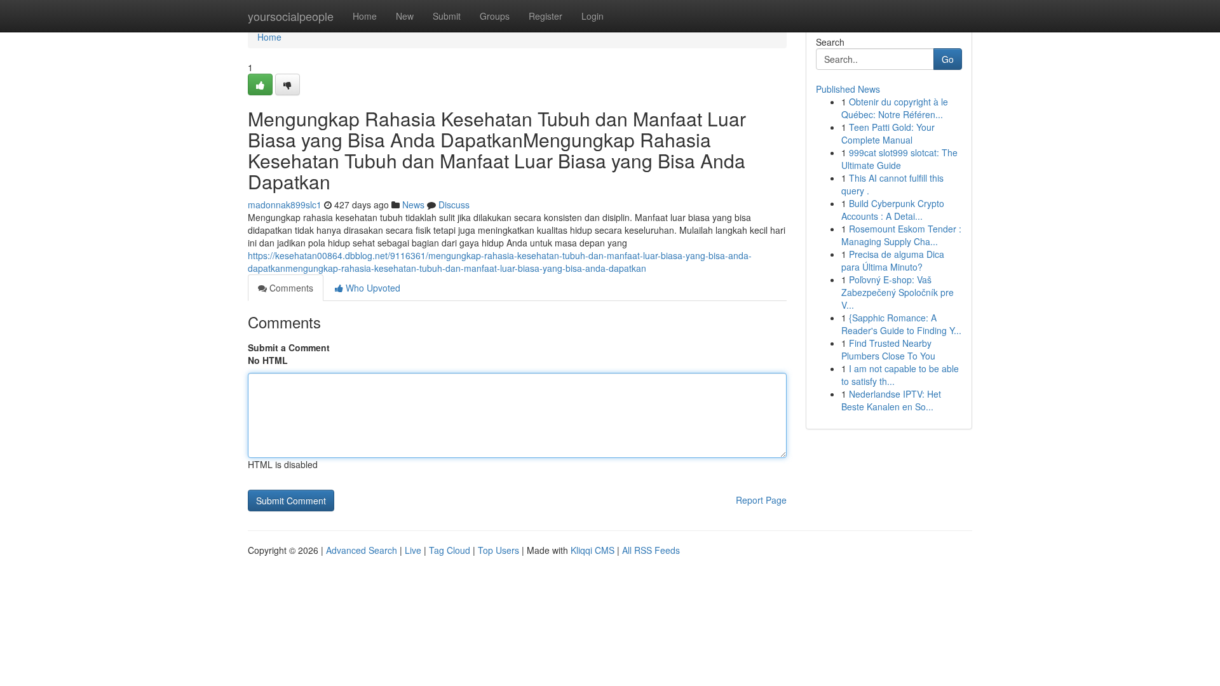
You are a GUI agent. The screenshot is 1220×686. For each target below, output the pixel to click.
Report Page (761, 500)
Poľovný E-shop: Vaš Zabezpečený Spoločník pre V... (897, 292)
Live (413, 550)
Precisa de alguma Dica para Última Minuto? (892, 260)
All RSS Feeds (651, 550)
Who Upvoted (371, 287)
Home (365, 16)
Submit (447, 16)
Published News (848, 89)
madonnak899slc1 (285, 204)
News (413, 204)
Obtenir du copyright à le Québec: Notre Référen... (894, 108)
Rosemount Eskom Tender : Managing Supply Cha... (901, 235)
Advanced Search (361, 550)
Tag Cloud (449, 550)
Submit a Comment (289, 347)
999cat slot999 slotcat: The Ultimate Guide (899, 159)
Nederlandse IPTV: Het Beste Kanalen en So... (891, 400)
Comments (290, 287)
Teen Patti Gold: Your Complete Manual (888, 133)
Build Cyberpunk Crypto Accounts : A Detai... (892, 209)
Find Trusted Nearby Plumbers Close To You (888, 349)
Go (948, 59)
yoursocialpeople (291, 16)
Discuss (454, 204)
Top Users (498, 550)
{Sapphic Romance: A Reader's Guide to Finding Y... (901, 324)
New (405, 16)
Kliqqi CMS (592, 550)
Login (592, 16)
